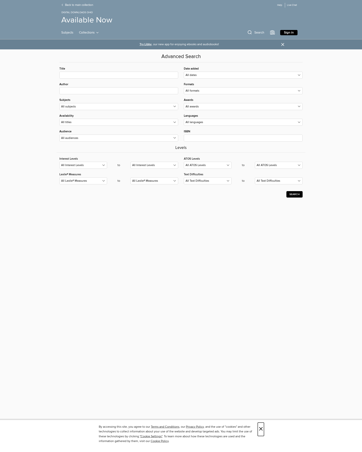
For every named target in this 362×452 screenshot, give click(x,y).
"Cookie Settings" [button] (151, 436)
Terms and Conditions (165, 427)
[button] (255, 33)
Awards (188, 100)
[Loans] (272, 33)
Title (62, 68)
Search (294, 194)
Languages (191, 116)
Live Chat (292, 5)
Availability (66, 116)
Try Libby (146, 44)
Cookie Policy (160, 441)
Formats (189, 84)
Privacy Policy (195, 427)
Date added (191, 68)
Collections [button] (87, 33)
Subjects (67, 33)
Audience (65, 131)
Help (279, 5)
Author (63, 84)
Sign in (289, 33)
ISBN (187, 131)
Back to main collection (78, 5)
